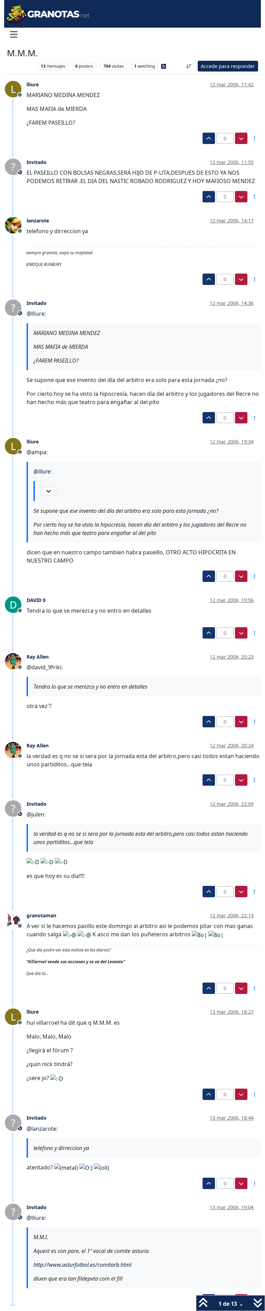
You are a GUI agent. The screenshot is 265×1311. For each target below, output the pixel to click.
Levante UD (20, 66)
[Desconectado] (16, 225)
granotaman (41, 915)
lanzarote (38, 220)
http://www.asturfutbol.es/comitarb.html (82, 1265)
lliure (33, 84)
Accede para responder (228, 66)
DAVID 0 (36, 600)
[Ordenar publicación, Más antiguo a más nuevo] (189, 66)
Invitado (37, 162)
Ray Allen (38, 656)
